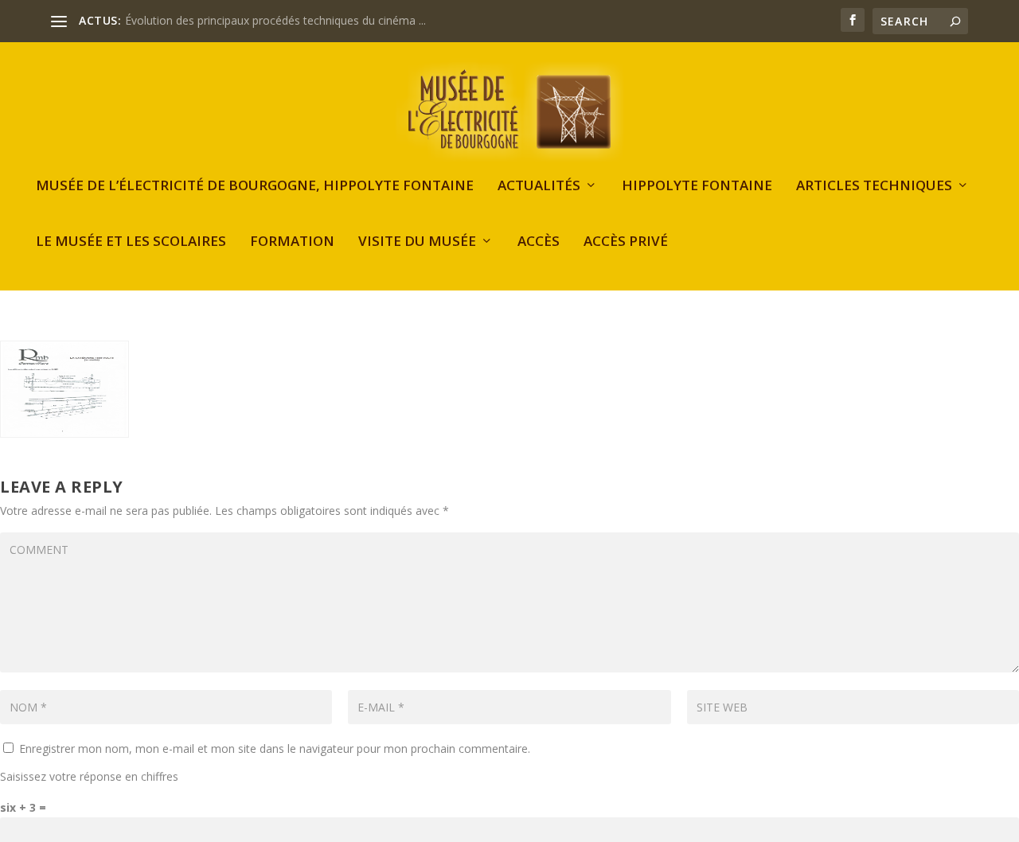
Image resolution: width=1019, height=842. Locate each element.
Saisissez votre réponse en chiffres (89, 776)
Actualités (539, 186)
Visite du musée (417, 242)
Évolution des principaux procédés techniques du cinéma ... (275, 20)
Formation (292, 242)
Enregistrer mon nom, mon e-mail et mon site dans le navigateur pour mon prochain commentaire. (274, 748)
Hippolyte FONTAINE (697, 186)
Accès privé (626, 242)
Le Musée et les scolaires (131, 242)
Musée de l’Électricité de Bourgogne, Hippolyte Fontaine (255, 186)
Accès (538, 242)
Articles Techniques (874, 186)
